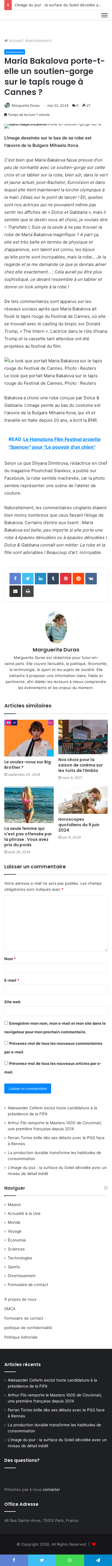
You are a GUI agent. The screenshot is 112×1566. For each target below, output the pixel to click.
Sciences (16, 1249)
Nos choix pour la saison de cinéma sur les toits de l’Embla (80, 765)
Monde (14, 1222)
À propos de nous (20, 1299)
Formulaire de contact (28, 1284)
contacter (51, 1489)
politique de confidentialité (28, 1327)
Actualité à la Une (24, 1213)
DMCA (10, 1308)
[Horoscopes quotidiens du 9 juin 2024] (83, 800)
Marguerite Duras (26, 105)
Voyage (15, 1231)
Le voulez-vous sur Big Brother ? (27, 764)
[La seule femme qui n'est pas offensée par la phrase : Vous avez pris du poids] (29, 804)
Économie (17, 1240)
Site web (12, 1001)
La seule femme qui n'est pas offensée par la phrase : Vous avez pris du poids (28, 837)
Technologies (20, 1258)
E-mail (11, 980)
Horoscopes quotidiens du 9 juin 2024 (78, 824)
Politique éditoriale (21, 1337)
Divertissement (22, 1275)
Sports (14, 1267)
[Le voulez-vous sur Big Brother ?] (29, 738)
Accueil (15, 40)
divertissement (38, 40)
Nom (10, 958)
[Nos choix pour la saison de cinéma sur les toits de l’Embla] (83, 737)
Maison (14, 1204)
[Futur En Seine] (23, 21)
